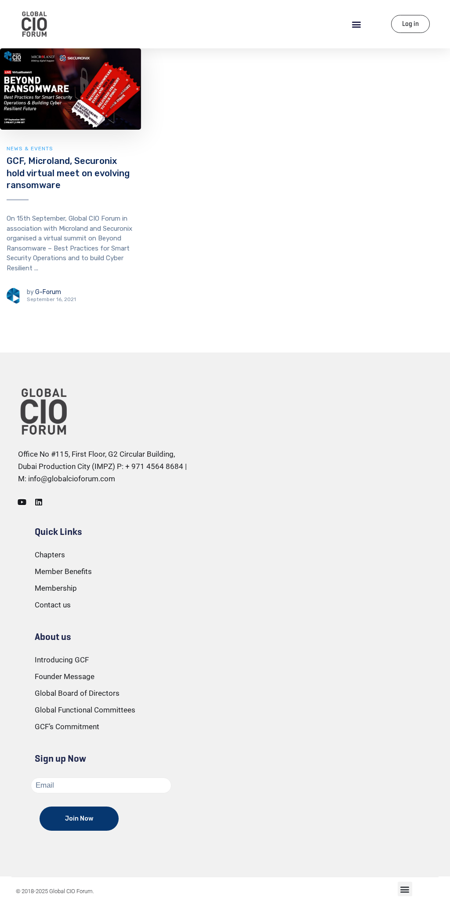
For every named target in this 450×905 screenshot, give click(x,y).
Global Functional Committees (85, 709)
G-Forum (48, 292)
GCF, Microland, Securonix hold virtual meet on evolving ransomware (68, 173)
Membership (56, 588)
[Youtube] (22, 502)
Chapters (50, 554)
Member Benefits (63, 571)
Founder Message (64, 676)
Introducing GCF (62, 659)
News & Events (30, 148)
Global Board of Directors (77, 693)
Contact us (53, 604)
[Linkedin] (39, 502)
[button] (356, 24)
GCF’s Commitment (67, 726)
